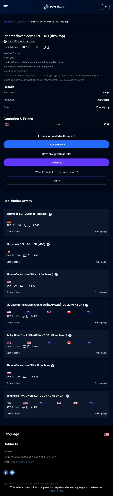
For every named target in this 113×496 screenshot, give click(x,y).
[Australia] (97, 311)
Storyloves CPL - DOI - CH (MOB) (25, 244)
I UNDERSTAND (56, 491)
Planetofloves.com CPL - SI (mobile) (28, 365)
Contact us (56, 162)
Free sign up (101, 231)
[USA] (56, 281)
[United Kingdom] (56, 311)
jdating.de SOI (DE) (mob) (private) (26, 213)
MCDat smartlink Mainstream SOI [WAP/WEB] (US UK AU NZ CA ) (45, 304)
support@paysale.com (22, 461)
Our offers (21, 21)
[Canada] (77, 311)
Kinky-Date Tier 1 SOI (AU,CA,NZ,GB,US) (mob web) (36, 335)
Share (56, 180)
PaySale (8, 21)
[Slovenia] (56, 372)
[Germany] (56, 221)
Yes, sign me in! (56, 144)
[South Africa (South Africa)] (14, 402)
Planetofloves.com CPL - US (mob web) (29, 274)
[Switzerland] (56, 251)
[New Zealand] (36, 311)
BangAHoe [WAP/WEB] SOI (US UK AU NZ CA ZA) (35, 395)
